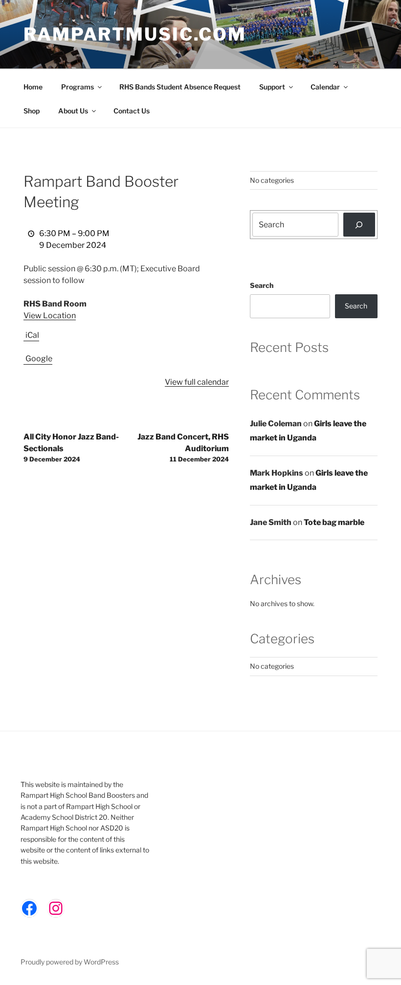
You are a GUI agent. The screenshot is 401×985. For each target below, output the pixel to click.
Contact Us (131, 111)
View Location (49, 315)
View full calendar (197, 382)
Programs (77, 87)
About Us (73, 111)
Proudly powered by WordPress (70, 962)
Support (272, 87)
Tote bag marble (334, 522)
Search (261, 285)
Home (33, 87)
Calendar (325, 87)
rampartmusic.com (134, 34)
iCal (32, 335)
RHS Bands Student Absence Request (180, 87)
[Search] (359, 224)
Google (38, 358)
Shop (31, 111)
